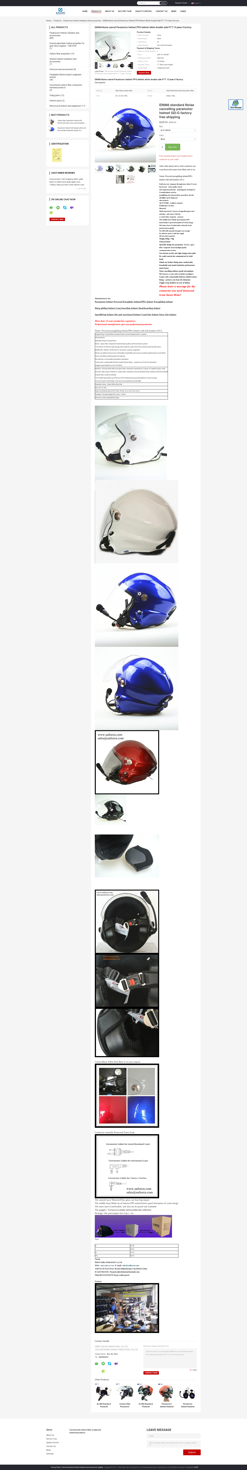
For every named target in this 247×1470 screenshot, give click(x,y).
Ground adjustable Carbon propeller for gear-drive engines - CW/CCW (67, 44)
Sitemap (50, 1454)
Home (84, 11)
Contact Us (161, 11)
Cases (183, 11)
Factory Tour (124, 11)
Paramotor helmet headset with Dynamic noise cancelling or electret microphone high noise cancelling (188, 1405)
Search (163, 3)
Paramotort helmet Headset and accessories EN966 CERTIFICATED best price (167, 1405)
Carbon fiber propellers (60, 53)
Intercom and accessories (61, 69)
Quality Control (143, 11)
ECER (196, 1467)
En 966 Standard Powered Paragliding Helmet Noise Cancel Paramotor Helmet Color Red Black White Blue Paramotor (104, 1405)
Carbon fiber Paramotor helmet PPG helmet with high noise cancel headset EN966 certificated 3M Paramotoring (71, 123)
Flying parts (55, 95)
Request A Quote (181, 3)
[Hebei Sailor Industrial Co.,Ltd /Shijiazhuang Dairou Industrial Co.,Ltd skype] (66, 207)
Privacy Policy (55, 1467)
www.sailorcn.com (107, 1266)
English (196, 3)
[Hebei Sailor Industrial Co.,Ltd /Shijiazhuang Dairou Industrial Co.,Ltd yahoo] (73, 207)
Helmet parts (56, 100)
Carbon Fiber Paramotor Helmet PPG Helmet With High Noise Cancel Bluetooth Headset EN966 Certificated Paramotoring (124, 1405)
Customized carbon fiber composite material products (85, 1431)
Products (96, 11)
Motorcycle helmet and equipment (65, 106)
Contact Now (144, 73)
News (173, 11)
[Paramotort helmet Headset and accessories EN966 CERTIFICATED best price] (167, 1393)
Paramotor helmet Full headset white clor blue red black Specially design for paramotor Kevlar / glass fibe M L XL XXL (72, 130)
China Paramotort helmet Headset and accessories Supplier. (83, 1467)
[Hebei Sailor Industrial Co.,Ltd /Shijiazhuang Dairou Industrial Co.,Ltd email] (53, 207)
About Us (109, 11)
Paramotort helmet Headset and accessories (82, 21)
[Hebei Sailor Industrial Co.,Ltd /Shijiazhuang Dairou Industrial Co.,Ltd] (60, 11)
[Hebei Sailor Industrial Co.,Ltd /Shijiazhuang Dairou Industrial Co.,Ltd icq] (53, 212)
